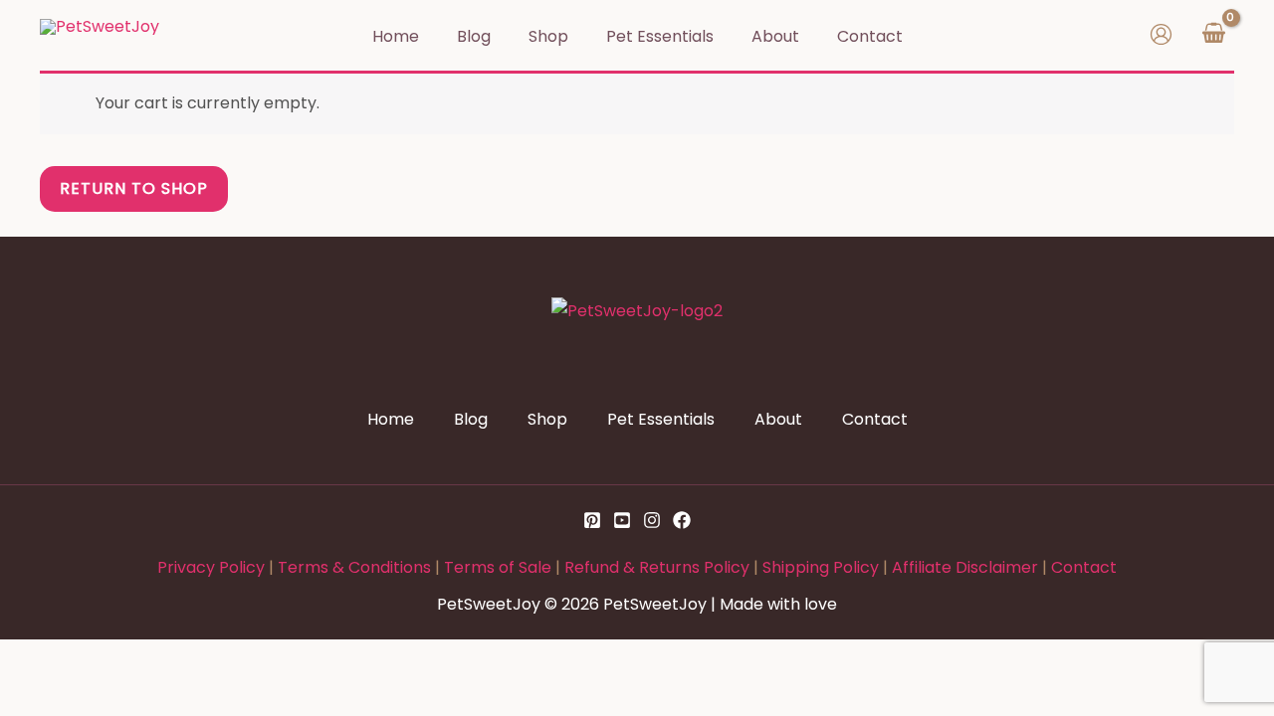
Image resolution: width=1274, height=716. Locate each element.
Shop (547, 419)
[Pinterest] (592, 520)
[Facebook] (682, 520)
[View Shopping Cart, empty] (1213, 35)
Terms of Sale (497, 567)
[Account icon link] (1161, 34)
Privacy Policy (211, 567)
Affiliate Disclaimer (965, 567)
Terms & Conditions (354, 567)
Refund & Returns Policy (656, 567)
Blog (471, 419)
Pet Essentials (661, 419)
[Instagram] (652, 520)
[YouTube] (622, 520)
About (778, 419)
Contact (875, 419)
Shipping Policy (820, 567)
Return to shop (134, 188)
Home (390, 419)
